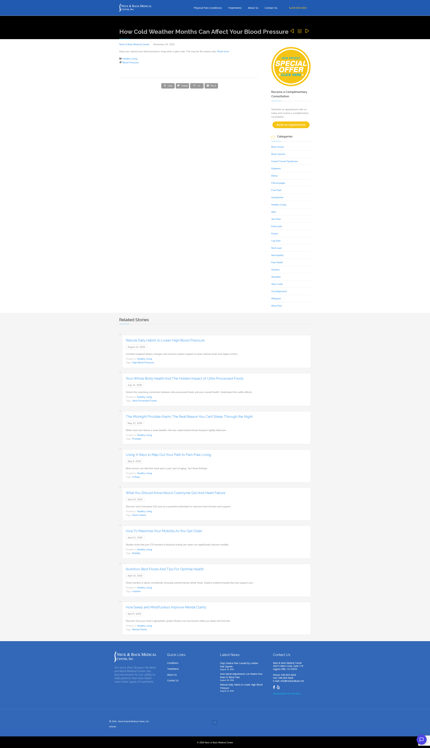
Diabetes (276, 168)
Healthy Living (129, 58)
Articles (112, 726)
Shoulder (276, 276)
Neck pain (276, 248)
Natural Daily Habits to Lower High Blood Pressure (165, 340)
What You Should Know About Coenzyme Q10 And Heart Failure (175, 493)
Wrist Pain (276, 305)
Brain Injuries (278, 154)
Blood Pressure (130, 62)
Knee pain (276, 226)
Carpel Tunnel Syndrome (284, 161)
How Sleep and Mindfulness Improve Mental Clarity (166, 607)
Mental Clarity (139, 629)
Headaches (277, 197)
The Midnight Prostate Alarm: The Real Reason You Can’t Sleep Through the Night (189, 417)
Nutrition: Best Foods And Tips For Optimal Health (165, 569)
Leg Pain (276, 240)
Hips (273, 211)
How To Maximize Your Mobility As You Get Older (164, 531)
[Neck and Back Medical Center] (135, 8)
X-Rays (136, 477)
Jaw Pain (276, 219)
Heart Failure (139, 515)
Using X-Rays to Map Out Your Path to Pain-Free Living (168, 455)
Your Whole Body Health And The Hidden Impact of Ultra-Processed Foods (185, 378)
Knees (274, 233)
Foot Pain (276, 190)
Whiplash (276, 298)
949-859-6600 (288, 675)
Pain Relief (277, 262)
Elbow (274, 175)
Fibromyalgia (278, 183)
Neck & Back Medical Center (134, 44)
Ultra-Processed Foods (144, 400)
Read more (223, 51)
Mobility (136, 553)
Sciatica (275, 269)
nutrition (136, 591)
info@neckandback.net (292, 681)
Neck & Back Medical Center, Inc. (133, 721)
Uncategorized (279, 291)
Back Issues (277, 146)
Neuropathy (277, 255)
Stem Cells (277, 284)
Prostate (136, 438)
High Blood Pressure (143, 362)
